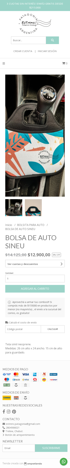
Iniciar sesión (47, 51)
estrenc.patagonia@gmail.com (22, 423)
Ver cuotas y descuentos (22, 264)
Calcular (53, 329)
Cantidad (9, 273)
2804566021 (12, 427)
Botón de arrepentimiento (19, 434)
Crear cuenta (22, 51)
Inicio (9, 225)
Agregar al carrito (35, 289)
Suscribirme (51, 448)
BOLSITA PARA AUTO (31, 225)
